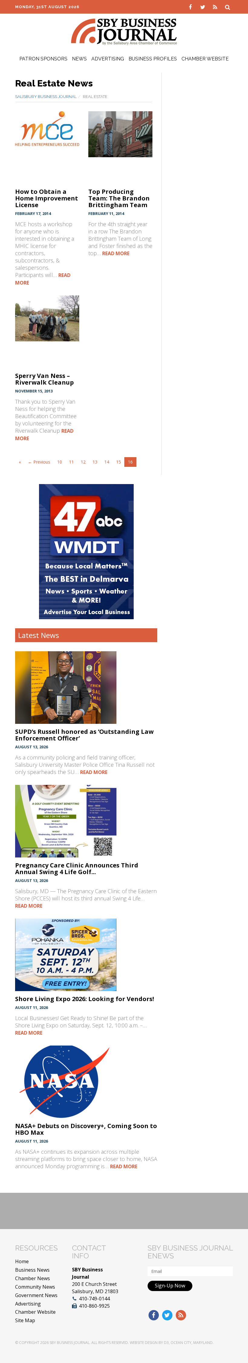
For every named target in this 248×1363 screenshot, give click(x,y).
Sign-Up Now (170, 1285)
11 (71, 462)
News (79, 59)
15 (118, 462)
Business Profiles (153, 59)
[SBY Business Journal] (124, 31)
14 (106, 462)
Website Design (144, 1342)
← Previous (39, 462)
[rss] (216, 6)
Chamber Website (205, 59)
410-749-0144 (94, 1298)
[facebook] (191, 6)
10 (59, 462)
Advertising (107, 59)
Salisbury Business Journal (46, 96)
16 (130, 462)
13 (95, 462)
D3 (166, 1342)
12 (83, 462)
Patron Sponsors (43, 59)
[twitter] (203, 6)
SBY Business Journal (70, 1342)
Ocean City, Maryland (192, 1342)
